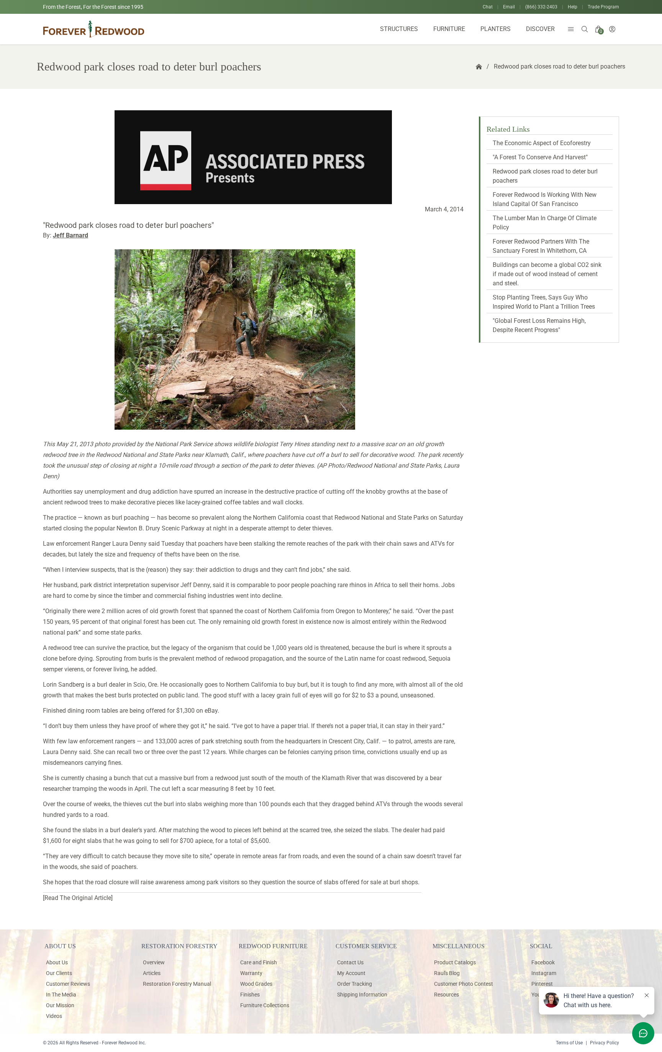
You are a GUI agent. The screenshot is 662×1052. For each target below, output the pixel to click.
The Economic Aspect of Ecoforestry (542, 143)
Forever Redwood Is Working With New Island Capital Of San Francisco (544, 199)
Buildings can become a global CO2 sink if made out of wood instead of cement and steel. (547, 274)
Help (572, 7)
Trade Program (603, 7)
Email (509, 7)
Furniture (449, 29)
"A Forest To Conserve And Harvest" (540, 157)
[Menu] (571, 29)
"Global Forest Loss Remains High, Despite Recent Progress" (539, 325)
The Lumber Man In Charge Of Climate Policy (544, 222)
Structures (399, 29)
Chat (488, 7)
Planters (495, 29)
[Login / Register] (612, 29)
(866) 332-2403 (541, 7)
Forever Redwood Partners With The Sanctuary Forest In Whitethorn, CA (541, 246)
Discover (540, 29)
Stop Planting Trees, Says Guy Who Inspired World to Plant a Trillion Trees (544, 302)
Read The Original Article (77, 897)
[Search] (585, 29)
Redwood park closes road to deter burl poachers (559, 66)
